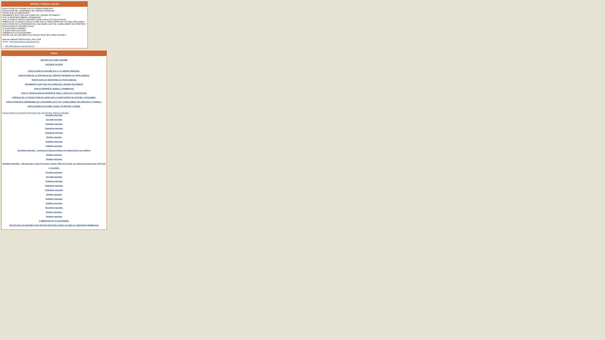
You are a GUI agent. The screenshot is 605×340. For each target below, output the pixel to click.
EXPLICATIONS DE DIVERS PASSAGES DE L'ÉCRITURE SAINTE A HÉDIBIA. (35, 113)
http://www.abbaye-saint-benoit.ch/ (19, 46)
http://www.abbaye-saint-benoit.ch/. (25, 42)
